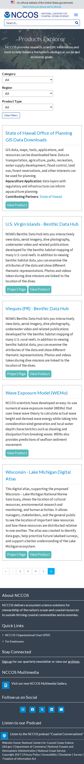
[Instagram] (23, 710)
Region (7, 87)
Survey (78, 754)
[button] (76, 15)
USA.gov (7, 746)
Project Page (16, 289)
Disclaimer (65, 754)
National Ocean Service (51, 750)
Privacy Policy (31, 754)
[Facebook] (32, 710)
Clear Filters (11, 115)
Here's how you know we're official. (42, 7)
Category (9, 74)
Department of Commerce (30, 746)
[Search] (77, 23)
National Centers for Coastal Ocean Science (48, 742)
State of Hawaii (51, 196)
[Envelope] (61, 710)
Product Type (12, 101)
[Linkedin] (52, 710)
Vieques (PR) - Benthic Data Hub (37, 308)
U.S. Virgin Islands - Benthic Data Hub (42, 224)
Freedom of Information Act (19, 758)
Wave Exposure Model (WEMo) (37, 393)
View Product (17, 205)
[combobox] (39, 23)
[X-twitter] (42, 710)
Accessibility (49, 754)
